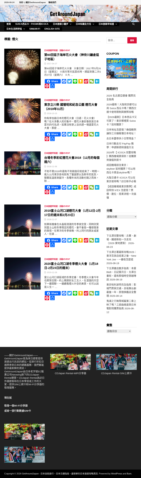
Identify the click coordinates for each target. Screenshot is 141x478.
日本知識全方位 (83, 24)
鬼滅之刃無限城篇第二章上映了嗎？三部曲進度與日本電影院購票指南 (121, 305)
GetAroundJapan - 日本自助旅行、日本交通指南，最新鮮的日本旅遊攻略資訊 (60, 473)
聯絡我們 (52, 2)
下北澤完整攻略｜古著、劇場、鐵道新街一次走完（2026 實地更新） (121, 239)
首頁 (8, 24)
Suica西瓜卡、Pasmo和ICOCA (31, 24)
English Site (52, 29)
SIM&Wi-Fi (34, 29)
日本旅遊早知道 (106, 24)
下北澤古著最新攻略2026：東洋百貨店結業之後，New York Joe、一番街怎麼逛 (121, 256)
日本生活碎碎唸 (14, 29)
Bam (129, 473)
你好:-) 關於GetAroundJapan (32, 2)
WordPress (116, 473)
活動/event (64, 50)
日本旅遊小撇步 (60, 24)
